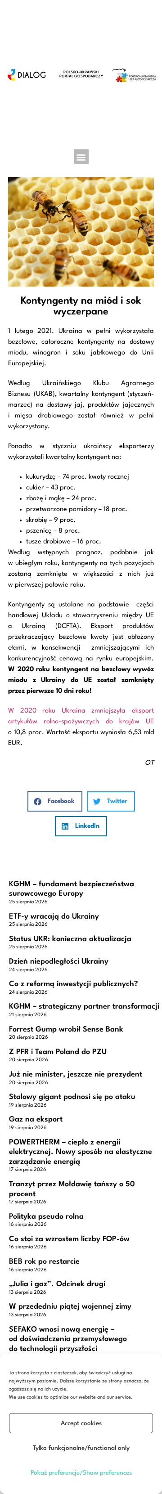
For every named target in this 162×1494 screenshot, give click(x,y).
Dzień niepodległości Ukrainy (58, 961)
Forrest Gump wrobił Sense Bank (66, 1029)
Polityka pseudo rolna (46, 1216)
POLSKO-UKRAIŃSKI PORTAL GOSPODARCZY (81, 74)
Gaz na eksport (36, 1119)
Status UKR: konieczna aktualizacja (70, 939)
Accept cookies (81, 1423)
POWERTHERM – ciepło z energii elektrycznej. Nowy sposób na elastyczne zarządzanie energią (80, 1152)
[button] (81, 156)
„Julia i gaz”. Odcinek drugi (57, 1284)
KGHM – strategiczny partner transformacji (84, 1006)
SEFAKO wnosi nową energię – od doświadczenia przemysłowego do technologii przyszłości (68, 1339)
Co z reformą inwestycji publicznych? (73, 984)
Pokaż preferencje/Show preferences (81, 1473)
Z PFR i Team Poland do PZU (58, 1052)
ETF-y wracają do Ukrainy (54, 916)
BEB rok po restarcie (44, 1261)
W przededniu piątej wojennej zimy (70, 1306)
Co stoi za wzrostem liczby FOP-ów (69, 1239)
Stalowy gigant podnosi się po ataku (72, 1097)
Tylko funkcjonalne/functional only (81, 1448)
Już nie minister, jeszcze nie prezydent (75, 1074)
